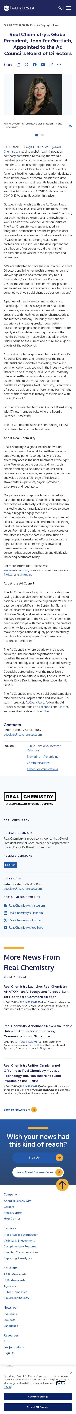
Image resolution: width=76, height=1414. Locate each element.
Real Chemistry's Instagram (27, 905)
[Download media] (70, 125)
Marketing (33, 756)
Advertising (51, 756)
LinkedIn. (26, 574)
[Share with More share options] (59, 65)
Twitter (8, 574)
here (47, 429)
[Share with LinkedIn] (18, 65)
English (10, 865)
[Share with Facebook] (35, 65)
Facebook (45, 707)
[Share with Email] (43, 65)
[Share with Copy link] (51, 65)
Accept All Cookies (38, 1407)
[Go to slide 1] (36, 135)
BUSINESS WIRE (41, 147)
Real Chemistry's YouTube (26, 927)
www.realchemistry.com (20, 570)
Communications (38, 763)
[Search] (60, 8)
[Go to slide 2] (42, 135)
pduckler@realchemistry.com (23, 734)
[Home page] (19, 8)
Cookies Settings (38, 1396)
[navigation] (68, 8)
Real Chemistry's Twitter (25, 920)
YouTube (43, 711)
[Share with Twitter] (27, 65)
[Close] (71, 1372)
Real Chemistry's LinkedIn (26, 913)
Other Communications (42, 769)
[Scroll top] (62, 1185)
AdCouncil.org (35, 702)
